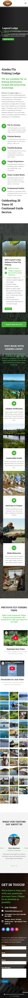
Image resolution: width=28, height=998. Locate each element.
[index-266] (23, 743)
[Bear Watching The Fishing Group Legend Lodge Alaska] (14, 715)
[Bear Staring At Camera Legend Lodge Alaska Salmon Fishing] (14, 696)
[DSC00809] (4, 780)
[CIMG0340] (14, 790)
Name (4, 945)
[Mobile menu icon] (25, 3)
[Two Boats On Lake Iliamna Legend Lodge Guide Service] (4, 733)
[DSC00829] (4, 771)
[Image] (14, 249)
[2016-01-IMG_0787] (23, 752)
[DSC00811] (23, 771)
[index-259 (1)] (4, 752)
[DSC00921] (23, 762)
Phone (4, 960)
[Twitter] (8, 929)
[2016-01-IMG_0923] (14, 752)
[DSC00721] (23, 780)
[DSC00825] (14, 771)
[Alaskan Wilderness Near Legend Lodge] (4, 696)
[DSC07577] (14, 762)
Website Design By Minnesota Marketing (14, 994)
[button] (10, 316)
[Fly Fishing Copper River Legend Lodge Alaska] (23, 705)
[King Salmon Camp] (4, 762)
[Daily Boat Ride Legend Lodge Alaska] (4, 705)
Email (4, 952)
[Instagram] (12, 929)
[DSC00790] (14, 780)
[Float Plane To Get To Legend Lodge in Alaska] (14, 705)
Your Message (6, 967)
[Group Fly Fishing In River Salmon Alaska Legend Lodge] (4, 715)
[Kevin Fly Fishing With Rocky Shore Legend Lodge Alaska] (14, 724)
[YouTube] (17, 929)
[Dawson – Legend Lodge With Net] (23, 733)
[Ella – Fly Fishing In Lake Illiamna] (4, 743)
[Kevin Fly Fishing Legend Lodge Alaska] (4, 724)
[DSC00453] (4, 790)
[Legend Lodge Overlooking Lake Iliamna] (23, 724)
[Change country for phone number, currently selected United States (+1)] (3, 962)
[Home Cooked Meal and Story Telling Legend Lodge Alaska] (23, 715)
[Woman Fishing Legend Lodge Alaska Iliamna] (14, 733)
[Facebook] (4, 929)
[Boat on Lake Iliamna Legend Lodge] (23, 696)
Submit (5, 981)
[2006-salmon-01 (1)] (14, 743)
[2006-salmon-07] (23, 790)
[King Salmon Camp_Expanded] (14, 799)
